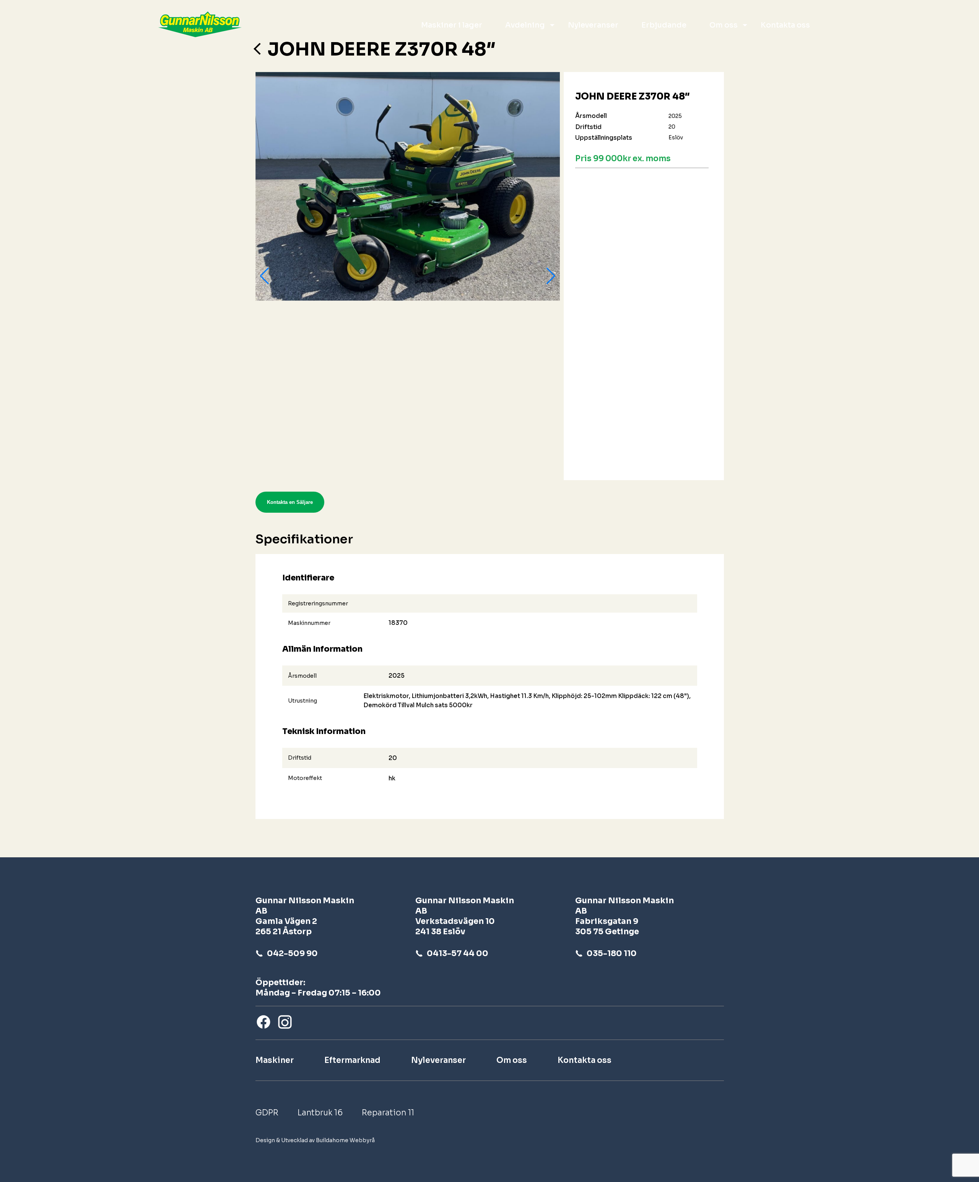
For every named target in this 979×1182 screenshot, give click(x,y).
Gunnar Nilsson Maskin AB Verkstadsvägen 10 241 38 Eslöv (464, 916)
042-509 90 (292, 953)
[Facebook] (263, 1022)
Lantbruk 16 (320, 1113)
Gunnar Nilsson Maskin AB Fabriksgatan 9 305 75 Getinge (624, 916)
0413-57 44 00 (457, 953)
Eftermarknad (352, 1060)
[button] (264, 276)
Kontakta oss (785, 25)
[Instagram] (285, 1022)
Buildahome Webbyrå (345, 1140)
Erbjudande (663, 25)
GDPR (266, 1113)
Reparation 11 (388, 1113)
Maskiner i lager (451, 25)
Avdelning (525, 25)
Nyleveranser (593, 25)
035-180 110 (612, 953)
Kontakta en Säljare (290, 502)
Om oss (723, 25)
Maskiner (274, 1060)
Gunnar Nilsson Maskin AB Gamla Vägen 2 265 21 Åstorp (304, 916)
